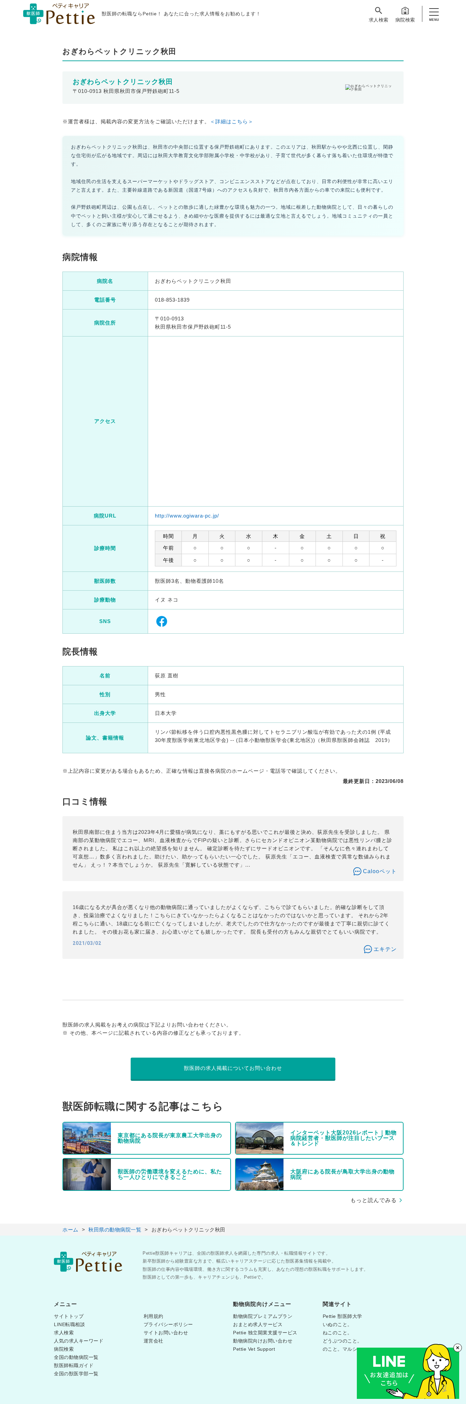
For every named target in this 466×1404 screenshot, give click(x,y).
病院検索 (405, 20)
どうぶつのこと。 (342, 1341)
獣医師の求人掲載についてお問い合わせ (233, 1068)
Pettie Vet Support (254, 1349)
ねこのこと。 (337, 1332)
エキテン (385, 949)
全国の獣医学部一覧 (76, 1373)
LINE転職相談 (69, 1324)
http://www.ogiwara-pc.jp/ (187, 516)
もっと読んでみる (373, 1200)
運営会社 (153, 1341)
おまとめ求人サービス (257, 1324)
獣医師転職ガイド (73, 1365)
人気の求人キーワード (78, 1341)
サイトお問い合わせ (166, 1332)
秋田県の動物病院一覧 (114, 1230)
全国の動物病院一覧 (76, 1357)
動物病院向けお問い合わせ (262, 1341)
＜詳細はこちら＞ (231, 121)
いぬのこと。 (337, 1324)
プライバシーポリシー (168, 1324)
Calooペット (380, 871)
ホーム (70, 1230)
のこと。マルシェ (342, 1349)
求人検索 (379, 20)
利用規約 (153, 1316)
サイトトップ (69, 1316)
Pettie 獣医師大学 (342, 1316)
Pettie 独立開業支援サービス (265, 1332)
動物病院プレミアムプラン (262, 1316)
